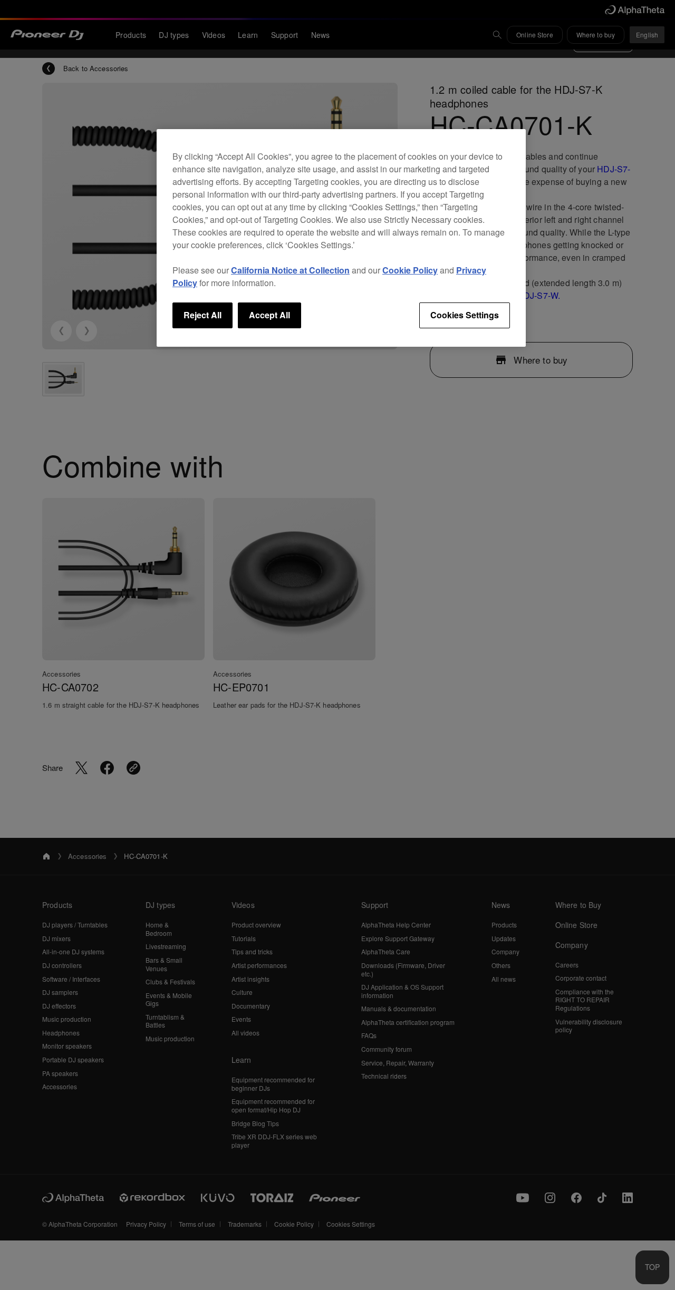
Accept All (269, 315)
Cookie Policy (410, 270)
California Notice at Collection (290, 270)
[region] (341, 237)
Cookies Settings (464, 315)
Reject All (202, 315)
